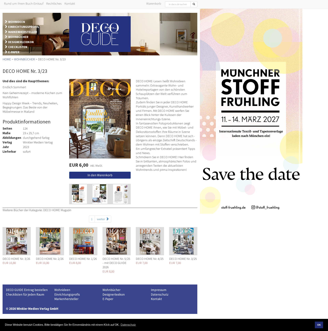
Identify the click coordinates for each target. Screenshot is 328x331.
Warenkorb (153, 3)
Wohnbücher (111, 290)
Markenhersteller (66, 299)
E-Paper (107, 299)
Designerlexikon (113, 294)
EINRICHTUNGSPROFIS (23, 27)
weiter (101, 219)
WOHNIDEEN (16, 22)
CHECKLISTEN (17, 47)
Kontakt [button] (69, 3)
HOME (7, 59)
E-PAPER (13, 52)
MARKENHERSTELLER (22, 32)
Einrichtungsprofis (67, 294)
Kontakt (156, 299)
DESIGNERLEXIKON (21, 42)
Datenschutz (159, 294)
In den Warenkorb (99, 175)
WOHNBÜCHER (18, 37)
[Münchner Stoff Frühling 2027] (251, 111)
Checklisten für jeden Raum (25, 294)
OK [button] (319, 324)
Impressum (158, 290)
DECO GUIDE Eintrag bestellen (27, 290)
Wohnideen (62, 290)
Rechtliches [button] (54, 3)
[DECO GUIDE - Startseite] (100, 34)
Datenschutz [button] (128, 324)
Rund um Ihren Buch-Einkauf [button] (23, 3)
